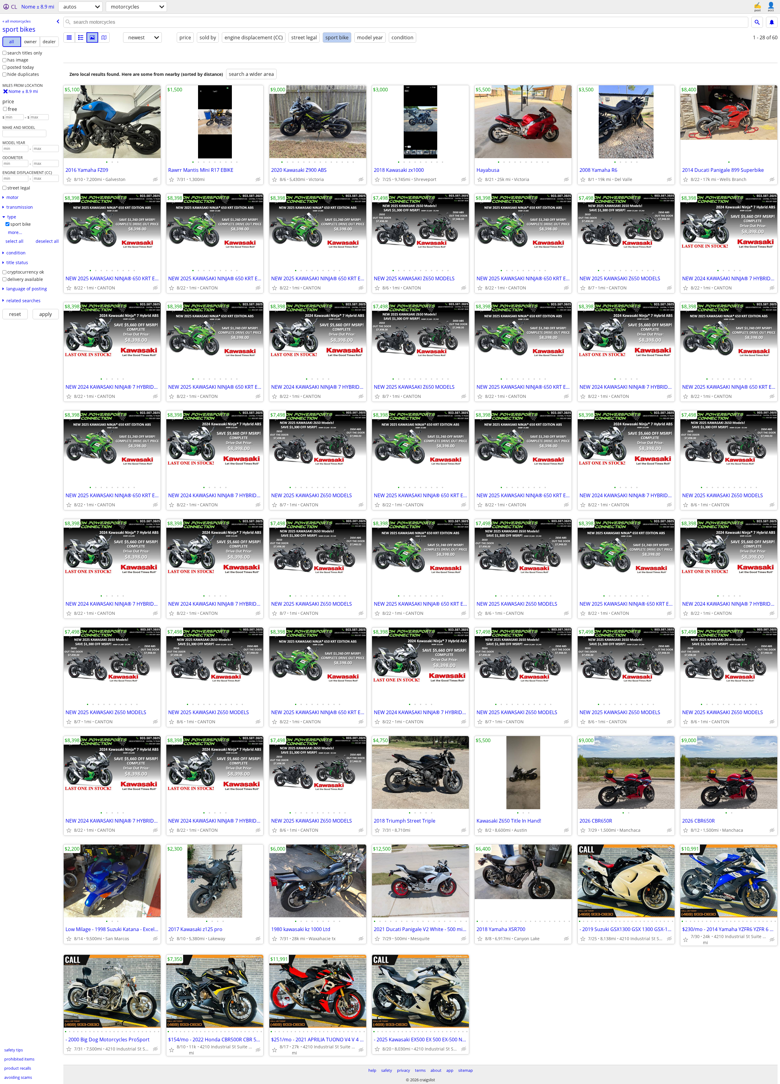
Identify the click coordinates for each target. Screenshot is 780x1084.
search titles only (24, 53)
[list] (69, 37)
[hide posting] (155, 179)
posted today (20, 67)
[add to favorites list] (69, 179)
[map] (104, 37)
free (12, 109)
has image (17, 60)
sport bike (20, 224)
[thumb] (81, 37)
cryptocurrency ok (25, 272)
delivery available (25, 279)
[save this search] (772, 22)
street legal (18, 188)
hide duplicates (23, 74)
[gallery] (92, 37)
